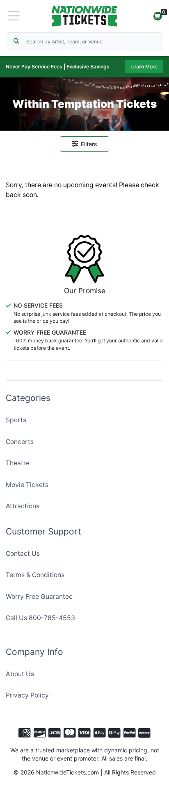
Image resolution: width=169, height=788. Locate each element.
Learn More (144, 66)
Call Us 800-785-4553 (40, 618)
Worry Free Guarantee (39, 596)
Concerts (20, 442)
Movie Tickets (27, 485)
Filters (89, 143)
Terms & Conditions (35, 575)
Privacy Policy (27, 695)
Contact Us (23, 553)
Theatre (18, 463)
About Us (20, 674)
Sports (16, 420)
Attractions (22, 506)
